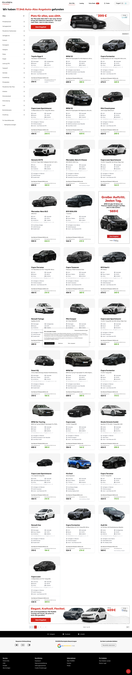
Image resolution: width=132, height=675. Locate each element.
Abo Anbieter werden (105, 661)
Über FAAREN (71, 661)
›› (45, 627)
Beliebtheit (125, 33)
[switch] (3, 124)
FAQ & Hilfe (6, 661)
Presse (68, 665)
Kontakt (5, 665)
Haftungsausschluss (40, 665)
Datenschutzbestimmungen (81, 330)
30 (127, 627)
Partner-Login (102, 663)
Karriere (69, 663)
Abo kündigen (6, 668)
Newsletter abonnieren (109, 645)
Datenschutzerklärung (41, 663)
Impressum (38, 661)
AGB (4, 663)
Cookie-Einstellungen (41, 668)
